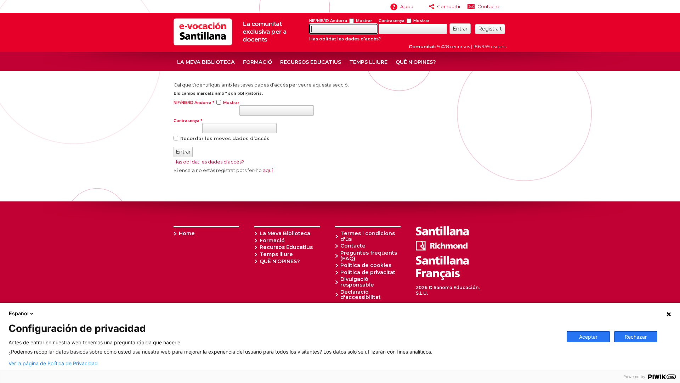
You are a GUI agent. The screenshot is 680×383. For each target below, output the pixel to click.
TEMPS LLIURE (368, 62)
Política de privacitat (367, 272)
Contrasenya (391, 20)
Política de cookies (365, 265)
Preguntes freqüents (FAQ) (368, 256)
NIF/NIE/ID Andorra (328, 20)
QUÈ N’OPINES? (416, 62)
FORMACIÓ (257, 62)
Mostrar (364, 20)
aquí (268, 170)
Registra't (490, 29)
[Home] (203, 43)
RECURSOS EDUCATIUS (310, 62)
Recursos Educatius (286, 247)
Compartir (449, 6)
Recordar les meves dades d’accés (225, 137)
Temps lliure (276, 254)
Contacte (488, 6)
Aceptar (588, 337)
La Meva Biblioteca (285, 233)
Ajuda (406, 6)
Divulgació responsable (357, 282)
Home (187, 233)
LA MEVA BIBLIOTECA (206, 62)
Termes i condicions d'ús (367, 236)
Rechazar (636, 337)
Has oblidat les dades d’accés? (345, 38)
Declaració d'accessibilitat (360, 295)
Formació (272, 240)
